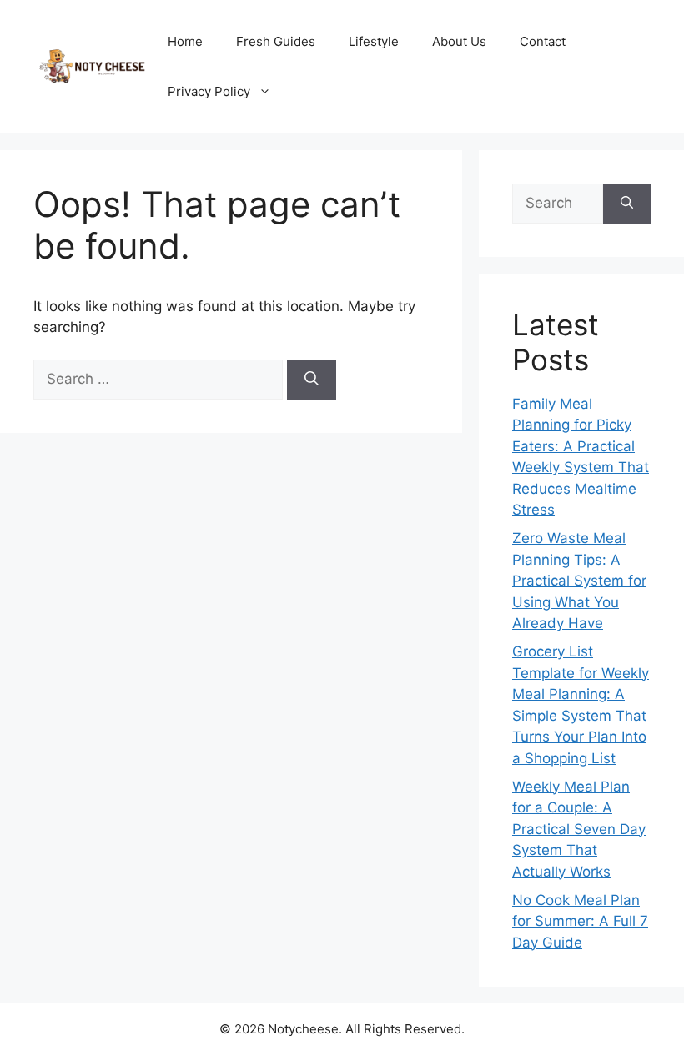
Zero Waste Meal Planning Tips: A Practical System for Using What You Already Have (579, 580)
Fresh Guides (275, 41)
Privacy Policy (209, 91)
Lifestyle (374, 41)
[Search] (311, 380)
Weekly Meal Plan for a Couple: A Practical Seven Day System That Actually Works (579, 829)
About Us (459, 41)
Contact (543, 41)
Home (185, 41)
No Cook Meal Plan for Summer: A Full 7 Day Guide (580, 921)
